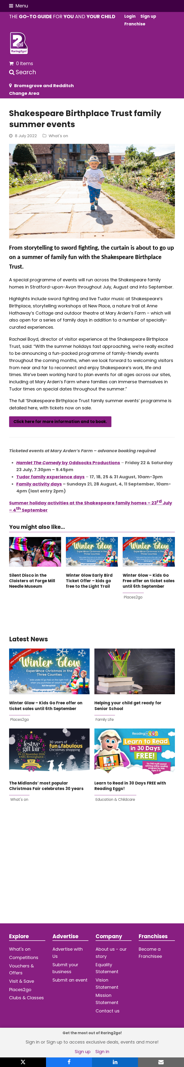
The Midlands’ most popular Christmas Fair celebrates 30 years (46, 785)
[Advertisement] (92, 870)
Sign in (102, 1052)
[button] (18, 6)
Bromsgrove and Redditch (44, 86)
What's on (58, 136)
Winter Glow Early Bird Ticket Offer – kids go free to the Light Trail (89, 581)
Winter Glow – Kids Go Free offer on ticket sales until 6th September (149, 581)
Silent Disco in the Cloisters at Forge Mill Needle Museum (32, 581)
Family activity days (39, 484)
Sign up (83, 1052)
